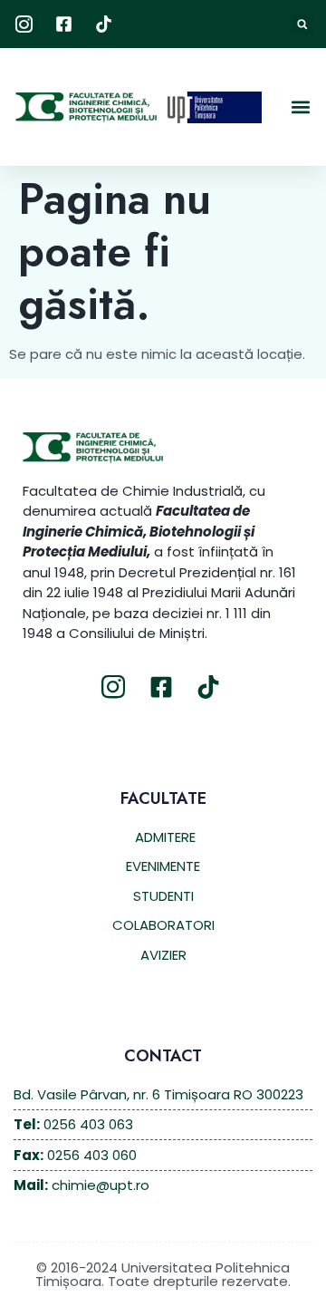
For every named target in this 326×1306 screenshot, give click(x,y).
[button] (302, 24)
